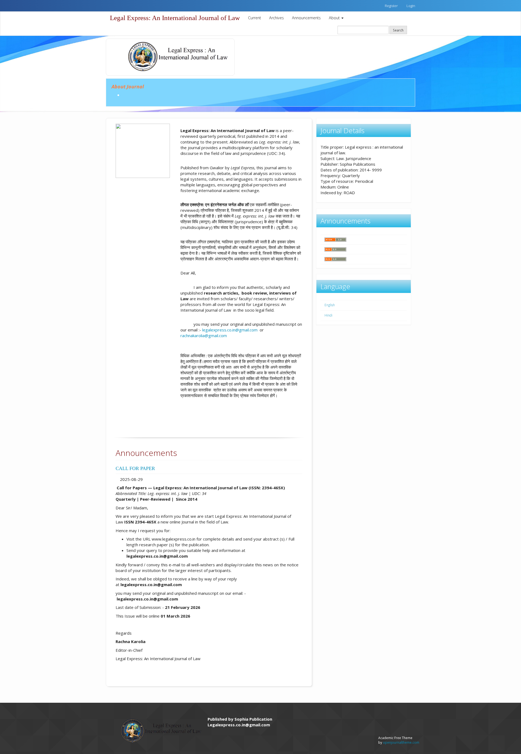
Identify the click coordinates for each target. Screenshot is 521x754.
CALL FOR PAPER (136, 468)
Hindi (328, 315)
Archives (276, 17)
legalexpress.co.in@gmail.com (230, 330)
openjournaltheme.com (401, 742)
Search (398, 30)
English (330, 305)
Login (410, 5)
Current (254, 17)
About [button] (335, 17)
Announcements (306, 17)
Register (391, 5)
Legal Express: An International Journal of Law (175, 17)
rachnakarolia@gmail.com (203, 335)
